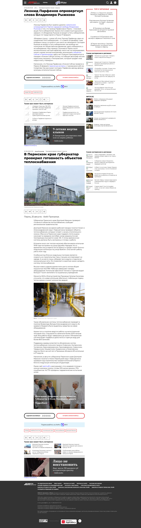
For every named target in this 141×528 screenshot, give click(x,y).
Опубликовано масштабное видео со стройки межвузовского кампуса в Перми (73, 452)
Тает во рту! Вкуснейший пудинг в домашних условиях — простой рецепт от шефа (104, 83)
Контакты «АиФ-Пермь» (72, 485)
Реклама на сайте (69, 483)
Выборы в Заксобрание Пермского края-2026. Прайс (74, 487)
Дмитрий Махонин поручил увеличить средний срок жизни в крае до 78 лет (73, 446)
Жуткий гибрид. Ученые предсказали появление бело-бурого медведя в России (105, 181)
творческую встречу (57, 66)
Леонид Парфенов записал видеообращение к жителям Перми (71, 107)
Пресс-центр (57, 483)
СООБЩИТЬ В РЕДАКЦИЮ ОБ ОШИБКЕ (48, 489)
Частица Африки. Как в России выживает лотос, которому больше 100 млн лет (105, 89)
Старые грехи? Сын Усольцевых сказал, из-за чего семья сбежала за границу (105, 188)
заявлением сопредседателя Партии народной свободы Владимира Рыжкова (56, 27)
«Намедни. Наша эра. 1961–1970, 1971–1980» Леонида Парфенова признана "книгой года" (41, 107)
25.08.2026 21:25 (28, 151)
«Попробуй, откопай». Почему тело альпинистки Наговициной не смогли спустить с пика (105, 70)
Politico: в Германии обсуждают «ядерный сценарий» (103, 99)
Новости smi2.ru (30, 145)
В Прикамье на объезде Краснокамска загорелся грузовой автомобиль (101, 29)
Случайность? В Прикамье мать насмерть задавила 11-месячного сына (101, 37)
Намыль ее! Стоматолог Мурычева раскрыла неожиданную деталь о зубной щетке (104, 63)
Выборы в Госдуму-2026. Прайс (47, 487)
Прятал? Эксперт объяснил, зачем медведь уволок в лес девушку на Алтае (104, 76)
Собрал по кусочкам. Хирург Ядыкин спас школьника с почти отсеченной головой (105, 169)
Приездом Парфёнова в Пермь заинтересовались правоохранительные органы (41, 114)
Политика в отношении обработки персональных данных (52, 507)
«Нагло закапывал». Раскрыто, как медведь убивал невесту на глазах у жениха (105, 156)
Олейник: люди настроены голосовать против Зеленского (103, 125)
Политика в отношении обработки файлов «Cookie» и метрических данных (57, 508)
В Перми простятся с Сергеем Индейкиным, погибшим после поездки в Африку (102, 45)
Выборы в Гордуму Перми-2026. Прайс (103, 487)
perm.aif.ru (47, 366)
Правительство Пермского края (33, 207)
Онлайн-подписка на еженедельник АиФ (50, 485)
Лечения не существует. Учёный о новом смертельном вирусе (104, 56)
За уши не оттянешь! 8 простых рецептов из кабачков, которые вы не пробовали (105, 175)
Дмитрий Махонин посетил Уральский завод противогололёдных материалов (42, 446)
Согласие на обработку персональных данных (49, 505)
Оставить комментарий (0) (70, 77)
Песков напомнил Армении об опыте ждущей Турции (105, 112)
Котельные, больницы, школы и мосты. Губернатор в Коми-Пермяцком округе (55, 397)
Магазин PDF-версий (95, 483)
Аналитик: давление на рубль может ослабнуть (105, 106)
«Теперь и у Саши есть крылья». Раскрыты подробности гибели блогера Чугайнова (101, 14)
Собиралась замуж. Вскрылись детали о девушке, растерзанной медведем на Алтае (104, 162)
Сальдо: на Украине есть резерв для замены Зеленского (105, 119)
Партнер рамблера (54, 520)
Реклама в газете (82, 483)
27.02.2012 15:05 (28, 8)
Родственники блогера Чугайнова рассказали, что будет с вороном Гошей (101, 22)
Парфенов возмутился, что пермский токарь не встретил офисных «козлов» (71, 114)
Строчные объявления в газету (90, 485)
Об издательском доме (45, 483)
